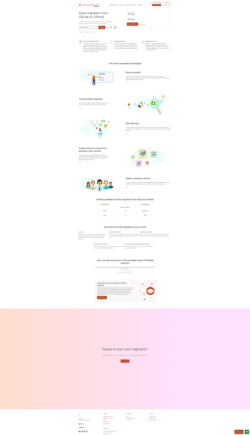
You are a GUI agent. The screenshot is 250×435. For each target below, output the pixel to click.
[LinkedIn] (84, 431)
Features (81, 32)
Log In (150, 2)
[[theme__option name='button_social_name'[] (111, 27)
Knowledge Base (130, 418)
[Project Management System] (80, 415)
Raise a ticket (106, 422)
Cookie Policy (152, 418)
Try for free (125, 361)
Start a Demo (102, 297)
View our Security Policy (125, 272)
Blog (127, 416)
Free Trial (156, 5)
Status (128, 420)
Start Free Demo (132, 24)
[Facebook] (80, 431)
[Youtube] (82, 431)
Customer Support (157, 2)
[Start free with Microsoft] (115, 27)
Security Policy (152, 420)
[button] (140, 5)
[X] (87, 431)
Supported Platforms (108, 418)
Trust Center (106, 423)
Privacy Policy (152, 416)
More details (142, 24)
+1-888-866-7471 (167, 2)
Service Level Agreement (109, 431)
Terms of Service (107, 433)
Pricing (92, 32)
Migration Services (108, 416)
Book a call (166, 5)
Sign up (102, 27)
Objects (87, 32)
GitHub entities (145, 204)
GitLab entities (105, 204)
